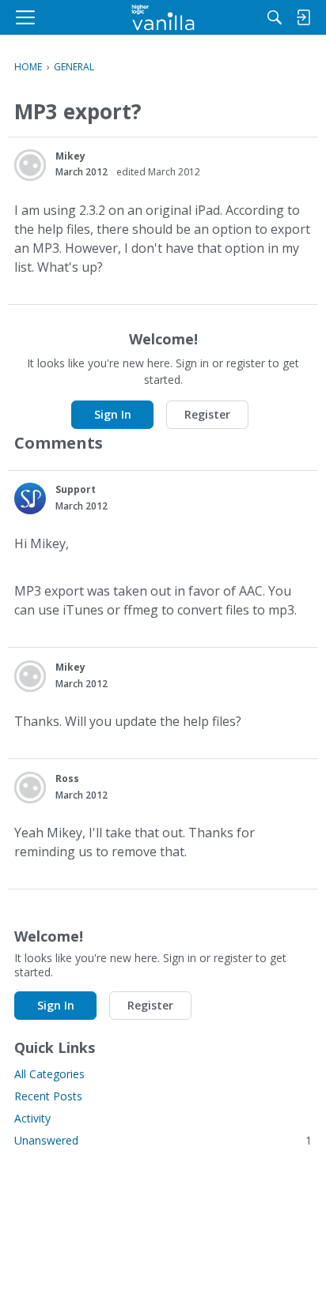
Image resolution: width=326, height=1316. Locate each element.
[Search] (274, 17)
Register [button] (207, 414)
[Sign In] (303, 17)
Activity (32, 1118)
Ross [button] (67, 778)
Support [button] (75, 489)
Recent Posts (48, 1096)
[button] (30, 165)
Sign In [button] (112, 414)
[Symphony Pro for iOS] (163, 17)
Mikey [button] (70, 156)
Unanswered (163, 1140)
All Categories (49, 1073)
